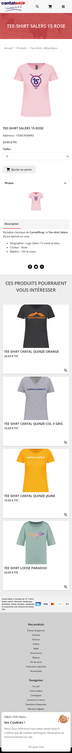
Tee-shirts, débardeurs (43, 48)
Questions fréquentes (36, 704)
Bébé (36, 648)
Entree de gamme (36, 630)
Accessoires (36, 653)
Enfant (36, 644)
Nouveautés (36, 671)
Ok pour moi (36, 746)
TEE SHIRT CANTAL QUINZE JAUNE (29, 496)
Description (12, 223)
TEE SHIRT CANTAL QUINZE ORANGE (31, 351)
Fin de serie (36, 662)
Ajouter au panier (19, 169)
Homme (36, 635)
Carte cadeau (36, 690)
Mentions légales (36, 708)
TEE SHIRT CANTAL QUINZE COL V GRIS (33, 424)
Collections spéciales (36, 666)
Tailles (7, 149)
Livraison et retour (36, 699)
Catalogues (36, 695)
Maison (36, 657)
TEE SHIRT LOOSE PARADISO (25, 568)
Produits (21, 48)
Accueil (8, 48)
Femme (36, 639)
